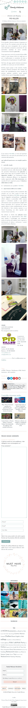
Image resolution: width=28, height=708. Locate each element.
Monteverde (16, 645)
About (4, 688)
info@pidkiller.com (6, 354)
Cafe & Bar (5, 633)
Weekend (4, 656)
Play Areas (23, 649)
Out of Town (20, 647)
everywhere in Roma (11, 639)
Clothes (8, 636)
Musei (20, 645)
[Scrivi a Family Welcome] (25, 2)
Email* (4, 670)
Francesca (14, 21)
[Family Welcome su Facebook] (15, 2)
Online (3, 647)
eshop (3, 639)
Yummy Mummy (15, 656)
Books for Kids (22, 631)
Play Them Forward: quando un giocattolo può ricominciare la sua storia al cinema (7, 408)
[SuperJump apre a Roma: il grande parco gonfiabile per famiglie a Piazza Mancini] (21, 400)
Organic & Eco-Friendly (11, 647)
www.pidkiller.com (5, 352)
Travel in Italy (19, 654)
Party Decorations (15, 649)
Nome (4, 674)
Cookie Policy (12, 700)
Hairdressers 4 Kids (16, 370)
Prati (26, 649)
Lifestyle (9, 16)
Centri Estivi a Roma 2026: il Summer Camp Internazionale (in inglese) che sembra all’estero (7, 424)
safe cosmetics (11, 372)
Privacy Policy (5, 700)
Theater (11, 654)
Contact (11, 688)
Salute (16, 652)
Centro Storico (19, 633)
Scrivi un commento (21, 21)
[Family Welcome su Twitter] (20, 2)
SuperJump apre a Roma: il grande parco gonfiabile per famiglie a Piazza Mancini (20, 408)
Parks (24, 647)
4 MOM (3, 370)
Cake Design (11, 633)
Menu (15, 11)
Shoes (22, 652)
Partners (17, 688)
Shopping (18, 16)
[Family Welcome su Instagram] (17, 2)
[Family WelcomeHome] (14, 7)
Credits (14, 697)
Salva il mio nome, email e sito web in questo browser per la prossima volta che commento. (13, 537)
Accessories (12, 631)
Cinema (3, 636)
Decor (13, 636)
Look (13, 16)
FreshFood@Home (5, 642)
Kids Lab (13, 643)
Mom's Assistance (9, 645)
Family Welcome (13, 386)
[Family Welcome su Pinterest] (23, 2)
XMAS (8, 656)
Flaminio (8, 370)
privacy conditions (18, 678)
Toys (14, 654)
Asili (17, 631)
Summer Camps (5, 654)
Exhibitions (18, 639)
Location (3, 645)
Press (24, 688)
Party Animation (5, 649)
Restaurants (10, 652)
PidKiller (3, 360)
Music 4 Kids (24, 645)
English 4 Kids (20, 636)
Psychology (3, 652)
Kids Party (21, 643)
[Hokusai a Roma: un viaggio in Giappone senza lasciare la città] (21, 416)
